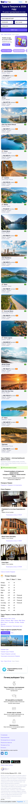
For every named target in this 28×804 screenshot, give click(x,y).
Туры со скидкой (6, 50)
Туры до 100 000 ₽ (19, 50)
